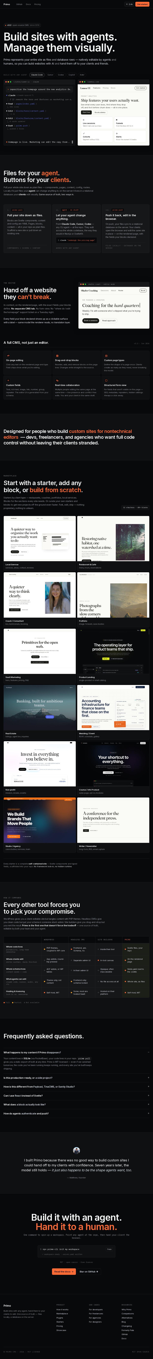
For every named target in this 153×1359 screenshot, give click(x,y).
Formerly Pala (128, 1331)
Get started (142, 4)
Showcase (61, 1331)
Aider (82, 75)
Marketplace (62, 1314)
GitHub (19, 4)
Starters (60, 1323)
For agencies (95, 1319)
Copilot (72, 75)
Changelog (127, 1327)
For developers (96, 1310)
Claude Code (37, 75)
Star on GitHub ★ (89, 1272)
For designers (95, 1323)
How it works (62, 1310)
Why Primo (126, 1310)
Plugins (59, 1319)
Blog (124, 1323)
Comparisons (128, 1314)
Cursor (50, 75)
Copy (109, 1250)
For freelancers (96, 1314)
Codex (61, 75)
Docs (28, 4)
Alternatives (127, 1319)
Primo (7, 4)
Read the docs (63, 1272)
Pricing (37, 4)
